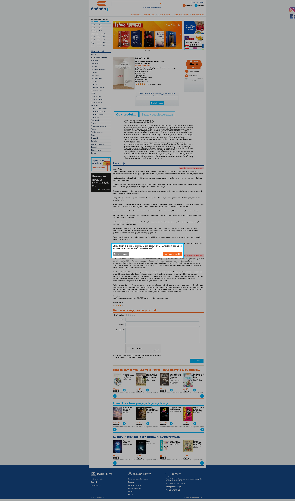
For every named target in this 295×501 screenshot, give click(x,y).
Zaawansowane (120, 254)
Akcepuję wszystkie (173, 254)
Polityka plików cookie (145, 248)
